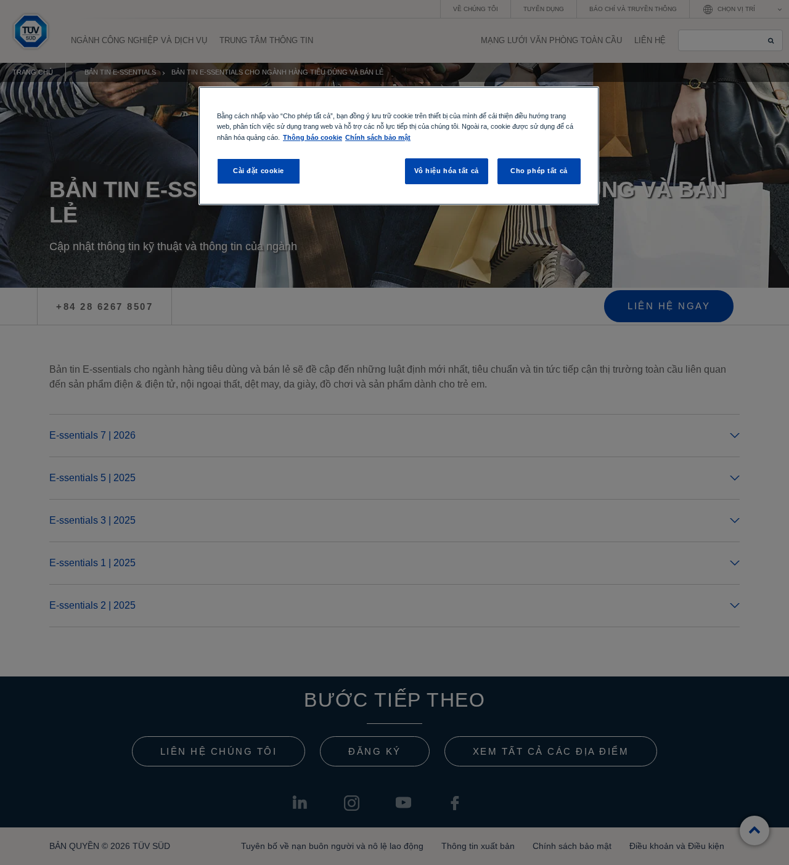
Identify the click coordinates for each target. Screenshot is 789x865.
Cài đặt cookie (258, 170)
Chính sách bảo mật (378, 137)
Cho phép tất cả (539, 170)
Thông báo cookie (312, 137)
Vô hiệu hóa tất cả (446, 170)
